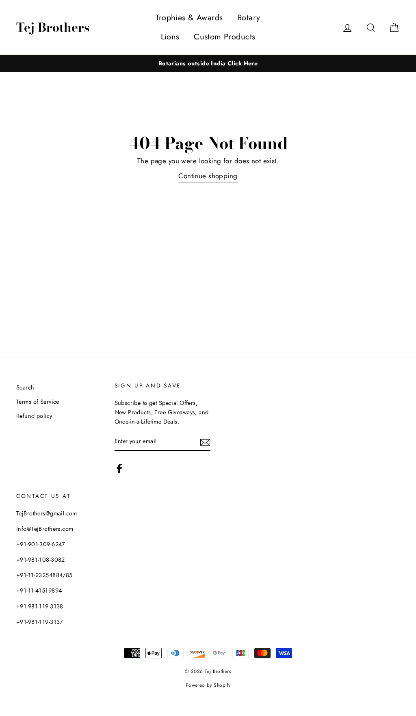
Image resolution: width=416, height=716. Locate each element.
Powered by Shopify (208, 684)
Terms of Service (37, 402)
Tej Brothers (53, 27)
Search (25, 387)
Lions (170, 37)
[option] (208, 63)
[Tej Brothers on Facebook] (119, 468)
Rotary (248, 18)
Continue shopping (207, 176)
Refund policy (34, 416)
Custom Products (224, 37)
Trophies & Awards (189, 18)
